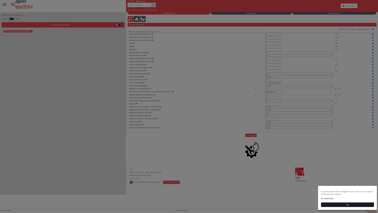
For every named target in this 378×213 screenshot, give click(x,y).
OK (347, 205)
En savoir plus (327, 198)
